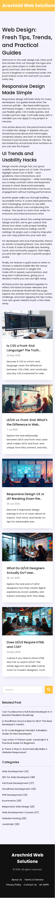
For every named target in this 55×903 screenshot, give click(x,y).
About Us (17, 879)
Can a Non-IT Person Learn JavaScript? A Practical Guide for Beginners (25, 741)
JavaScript (11, 824)
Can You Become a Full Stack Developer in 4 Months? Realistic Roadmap (27, 713)
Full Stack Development (18, 783)
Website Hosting (14, 818)
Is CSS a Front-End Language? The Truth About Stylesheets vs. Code (23, 348)
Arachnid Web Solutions (27, 858)
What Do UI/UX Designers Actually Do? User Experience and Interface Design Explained (25, 570)
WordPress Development (19, 788)
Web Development (15, 771)
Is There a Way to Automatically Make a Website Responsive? (24, 750)
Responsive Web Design (18, 806)
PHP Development (14, 794)
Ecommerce (11, 800)
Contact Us (30, 884)
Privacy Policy (13, 884)
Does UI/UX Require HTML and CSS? (25, 644)
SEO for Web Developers (18, 777)
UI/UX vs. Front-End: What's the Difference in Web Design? (27, 422)
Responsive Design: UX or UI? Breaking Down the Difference (25, 496)
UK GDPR (44, 884)
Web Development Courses (20, 812)
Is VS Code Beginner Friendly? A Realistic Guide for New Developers (24, 732)
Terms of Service (33, 879)
